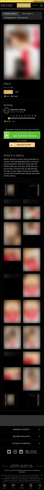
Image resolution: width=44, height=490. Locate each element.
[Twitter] (9, 452)
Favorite (8, 92)
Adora (7, 83)
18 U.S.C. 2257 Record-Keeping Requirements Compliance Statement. (22, 471)
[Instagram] (15, 452)
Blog (31, 452)
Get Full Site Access (25, 135)
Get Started (23, 5)
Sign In (35, 5)
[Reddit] (21, 452)
